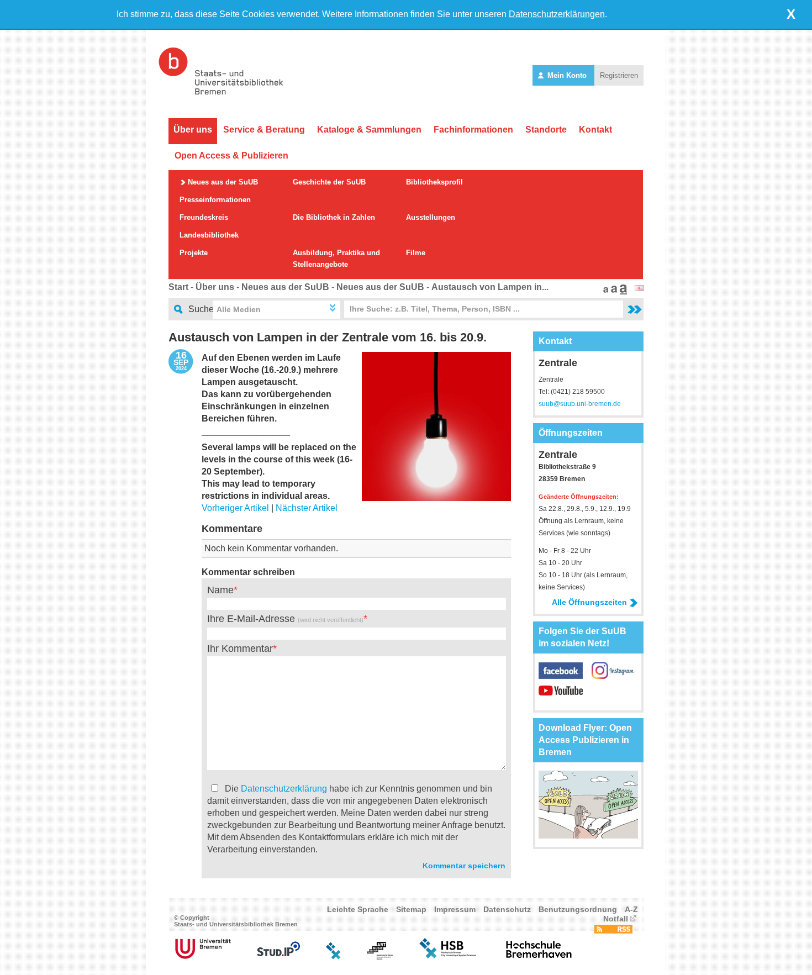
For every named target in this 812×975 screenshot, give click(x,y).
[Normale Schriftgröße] (604, 291)
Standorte (546, 129)
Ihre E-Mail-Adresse (285, 618)
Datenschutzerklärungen (557, 14)
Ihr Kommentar (240, 648)
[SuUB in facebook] (565, 676)
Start (178, 287)
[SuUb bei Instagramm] (614, 676)
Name (220, 589)
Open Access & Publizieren (231, 155)
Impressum (455, 909)
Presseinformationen (215, 200)
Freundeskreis (204, 217)
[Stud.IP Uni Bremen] (278, 956)
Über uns (192, 129)
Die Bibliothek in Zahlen (334, 217)
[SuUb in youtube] (561, 695)
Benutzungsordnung (578, 909)
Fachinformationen (473, 129)
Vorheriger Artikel (235, 508)
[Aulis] (333, 956)
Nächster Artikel (307, 508)
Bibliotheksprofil (434, 182)
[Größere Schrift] (612, 291)
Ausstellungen (430, 217)
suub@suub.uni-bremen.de (580, 404)
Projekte (194, 253)
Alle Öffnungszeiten (589, 602)
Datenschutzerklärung (284, 788)
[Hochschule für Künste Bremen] (380, 956)
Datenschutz (507, 909)
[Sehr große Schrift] (622, 291)
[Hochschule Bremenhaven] (539, 956)
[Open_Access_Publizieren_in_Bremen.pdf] (588, 835)
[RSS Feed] (613, 930)
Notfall (615, 918)
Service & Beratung (264, 129)
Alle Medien (239, 309)
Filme (415, 253)
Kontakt (595, 129)
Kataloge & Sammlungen (369, 129)
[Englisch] (639, 288)
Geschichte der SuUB (329, 182)
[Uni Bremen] (203, 956)
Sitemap (411, 909)
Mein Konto (567, 75)
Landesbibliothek (209, 235)
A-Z (631, 909)
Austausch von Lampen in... (490, 287)
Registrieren (619, 75)
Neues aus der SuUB (223, 182)
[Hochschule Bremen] (449, 956)
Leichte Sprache (357, 909)
